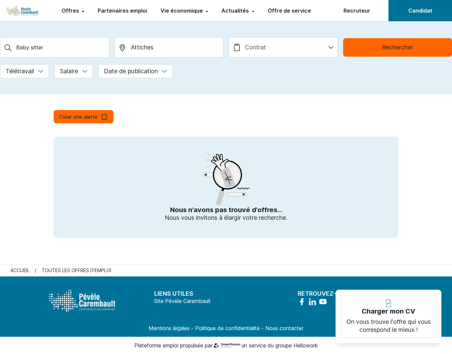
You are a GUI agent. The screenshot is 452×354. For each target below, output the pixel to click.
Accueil (20, 270)
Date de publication (131, 71)
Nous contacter (284, 328)
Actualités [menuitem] (235, 10)
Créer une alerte (78, 116)
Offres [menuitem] (71, 10)
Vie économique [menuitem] (182, 10)
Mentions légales (169, 328)
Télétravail (20, 71)
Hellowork (306, 345)
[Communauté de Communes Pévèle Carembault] (23, 10)
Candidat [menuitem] (420, 10)
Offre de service (289, 10)
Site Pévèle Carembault (182, 301)
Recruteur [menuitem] (356, 10)
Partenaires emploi (122, 10)
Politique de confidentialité (227, 328)
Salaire (69, 71)
